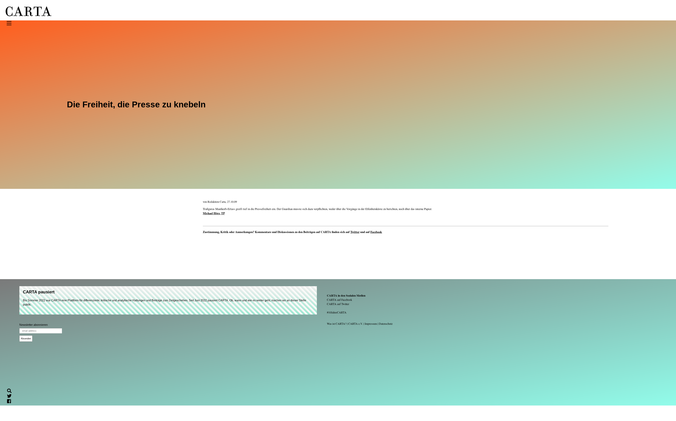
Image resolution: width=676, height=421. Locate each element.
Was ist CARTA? (336, 323)
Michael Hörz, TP (214, 213)
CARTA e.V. (355, 323)
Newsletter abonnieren (33, 324)
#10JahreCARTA (336, 312)
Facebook (376, 232)
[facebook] (10, 402)
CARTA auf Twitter (338, 304)
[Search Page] (10, 391)
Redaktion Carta (217, 201)
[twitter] (10, 396)
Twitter (354, 232)
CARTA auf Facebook (339, 299)
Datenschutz (386, 323)
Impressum (371, 323)
